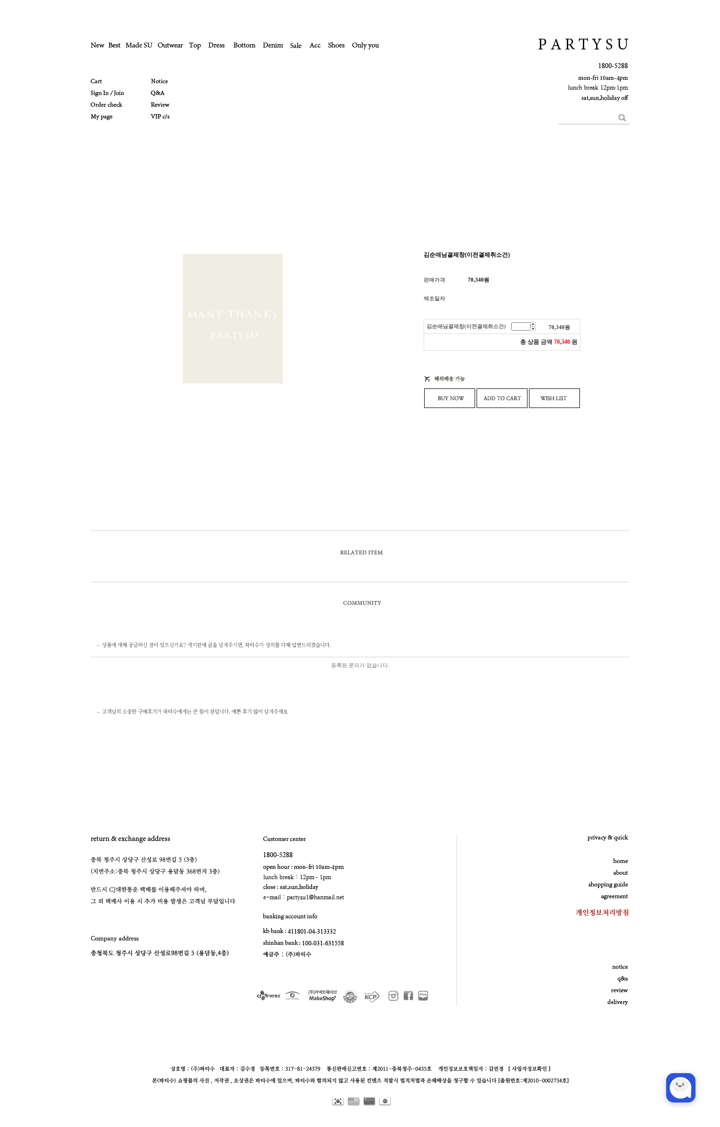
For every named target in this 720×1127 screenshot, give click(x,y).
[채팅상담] (680, 1087)
